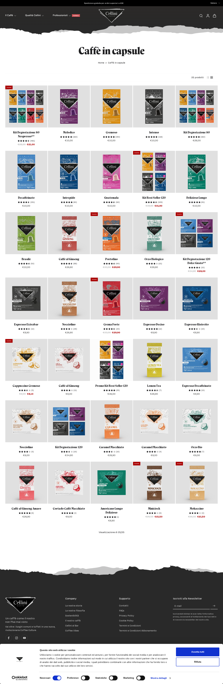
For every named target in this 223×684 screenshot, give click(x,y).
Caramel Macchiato (111, 447)
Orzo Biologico (154, 259)
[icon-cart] (214, 16)
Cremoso (111, 132)
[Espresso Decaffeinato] (197, 360)
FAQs (121, 610)
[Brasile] (26, 233)
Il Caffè (9, 15)
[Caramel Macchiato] (112, 421)
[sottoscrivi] (214, 606)
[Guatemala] (112, 172)
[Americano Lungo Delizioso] (112, 483)
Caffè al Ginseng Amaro (26, 509)
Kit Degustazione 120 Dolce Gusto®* (196, 261)
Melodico (69, 132)
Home (101, 62)
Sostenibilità (72, 615)
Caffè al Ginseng (69, 259)
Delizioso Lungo (197, 198)
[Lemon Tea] (154, 360)
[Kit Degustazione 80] (197, 106)
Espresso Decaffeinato (196, 386)
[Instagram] (16, 638)
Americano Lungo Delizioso (111, 511)
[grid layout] (211, 77)
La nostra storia (73, 605)
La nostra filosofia (75, 610)
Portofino (111, 259)
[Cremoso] (112, 106)
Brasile (26, 259)
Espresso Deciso (154, 324)
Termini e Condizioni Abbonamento (138, 630)
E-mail (177, 606)
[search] (201, 16)
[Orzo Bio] (197, 421)
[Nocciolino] (69, 298)
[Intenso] (154, 106)
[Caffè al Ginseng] (69, 233)
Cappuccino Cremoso (26, 386)
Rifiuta (197, 662)
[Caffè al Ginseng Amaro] (26, 483)
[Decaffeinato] (26, 172)
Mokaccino (197, 509)
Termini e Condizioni (130, 625)
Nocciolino (69, 324)
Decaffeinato (26, 198)
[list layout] (208, 77)
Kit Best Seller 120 (154, 198)
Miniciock (154, 509)
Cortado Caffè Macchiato (69, 509)
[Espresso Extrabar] (26, 298)
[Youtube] (24, 638)
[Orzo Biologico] (154, 233)
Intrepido (69, 198)
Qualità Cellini (33, 15)
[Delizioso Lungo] (197, 172)
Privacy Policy (126, 615)
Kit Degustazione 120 (69, 447)
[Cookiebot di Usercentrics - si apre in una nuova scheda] (19, 678)
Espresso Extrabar (26, 324)
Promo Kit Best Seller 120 (111, 386)
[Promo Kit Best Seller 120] (112, 360)
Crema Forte (111, 324)
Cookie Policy (126, 620)
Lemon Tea (154, 386)
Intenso (154, 132)
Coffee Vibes (72, 630)
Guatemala (111, 198)
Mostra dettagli (159, 678)
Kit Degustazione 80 (197, 132)
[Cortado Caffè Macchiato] (69, 483)
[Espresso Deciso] (154, 298)
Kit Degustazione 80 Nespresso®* (26, 134)
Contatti (123, 605)
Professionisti (60, 15)
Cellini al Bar (71, 625)
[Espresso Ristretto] (197, 298)
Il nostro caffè (73, 620)
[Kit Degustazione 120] (69, 421)
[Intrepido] (69, 172)
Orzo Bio (196, 447)
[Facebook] (8, 638)
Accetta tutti (197, 652)
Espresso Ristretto (197, 324)
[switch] (85, 678)
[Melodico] (69, 106)
